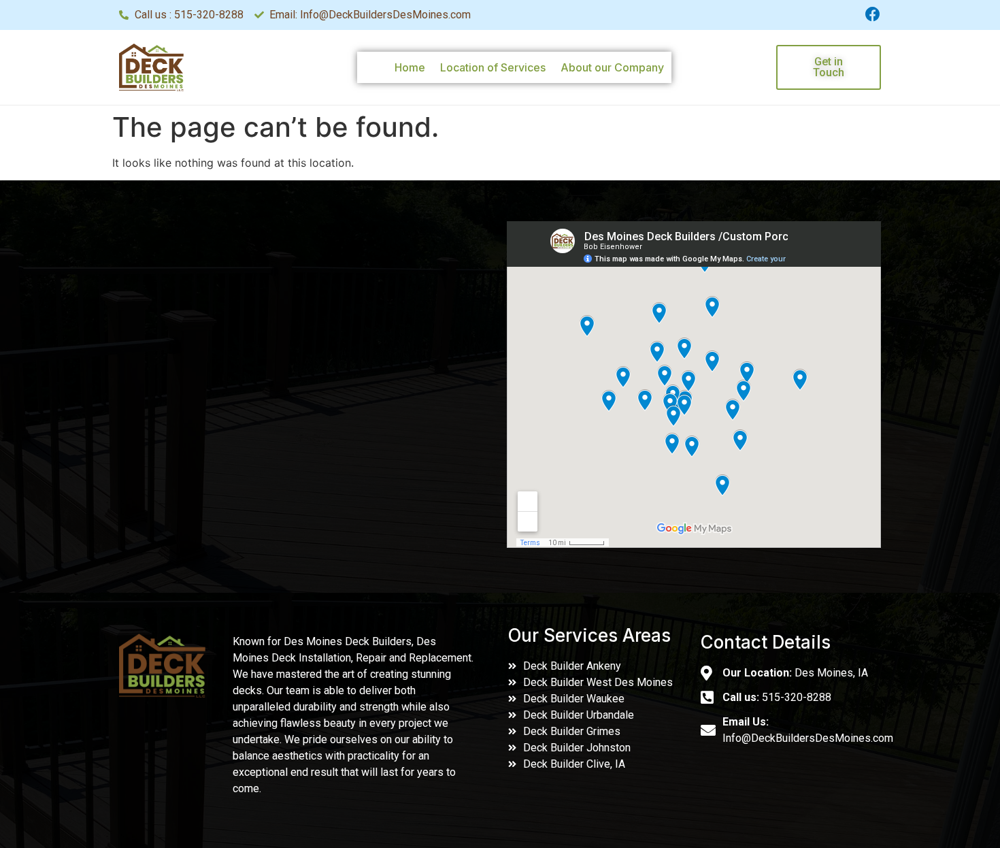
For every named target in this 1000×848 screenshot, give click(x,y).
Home (410, 67)
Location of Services (493, 67)
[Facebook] (872, 14)
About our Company (612, 67)
